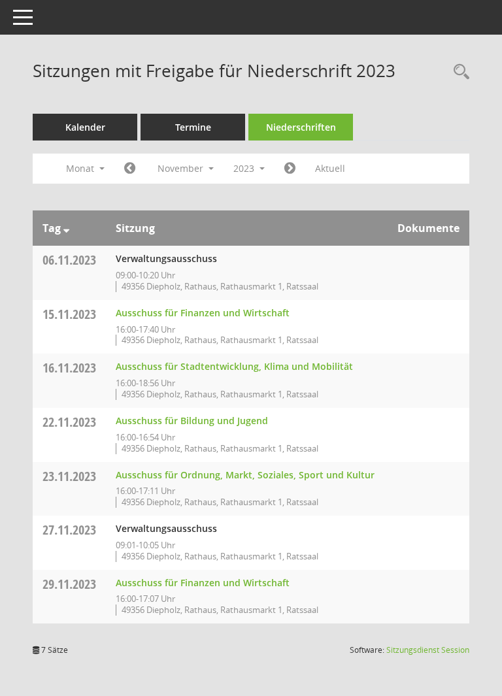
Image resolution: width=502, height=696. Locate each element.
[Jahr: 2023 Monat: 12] (290, 168)
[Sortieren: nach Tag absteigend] (66, 228)
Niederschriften (301, 127)
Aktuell (330, 168)
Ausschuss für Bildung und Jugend (192, 420)
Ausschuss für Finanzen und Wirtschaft (203, 313)
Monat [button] (81, 168)
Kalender (85, 127)
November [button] (182, 168)
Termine (193, 127)
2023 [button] (245, 168)
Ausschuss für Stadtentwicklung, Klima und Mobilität (234, 366)
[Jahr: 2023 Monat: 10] (129, 168)
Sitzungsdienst (427, 649)
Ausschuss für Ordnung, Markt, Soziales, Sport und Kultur (245, 475)
